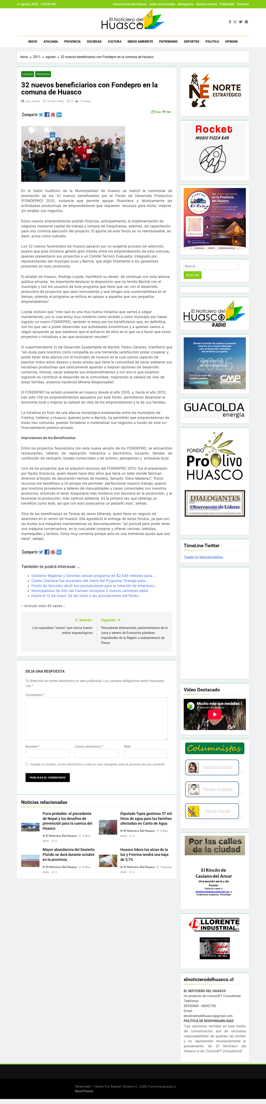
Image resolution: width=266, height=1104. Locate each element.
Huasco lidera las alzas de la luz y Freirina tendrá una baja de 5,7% (144, 855)
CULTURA (114, 41)
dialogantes (185, 4)
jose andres (33, 101)
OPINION (231, 41)
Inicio (32, 41)
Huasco (28, 74)
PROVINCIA (72, 41)
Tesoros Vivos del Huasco (130, 4)
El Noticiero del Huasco (61, 836)
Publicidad (227, 4)
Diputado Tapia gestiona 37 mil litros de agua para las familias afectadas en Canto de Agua (146, 819)
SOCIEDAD (94, 41)
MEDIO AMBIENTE (140, 41)
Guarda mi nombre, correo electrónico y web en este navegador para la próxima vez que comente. (98, 764)
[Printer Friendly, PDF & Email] (160, 111)
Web (127, 747)
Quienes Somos (206, 4)
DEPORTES (191, 41)
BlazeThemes (84, 1091)
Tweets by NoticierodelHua (203, 557)
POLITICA (212, 41)
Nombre (32, 747)
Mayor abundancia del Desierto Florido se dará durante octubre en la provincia (69, 855)
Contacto (243, 4)
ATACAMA (50, 41)
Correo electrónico (89, 747)
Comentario (35, 695)
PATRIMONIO (168, 41)
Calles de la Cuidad (162, 4)
